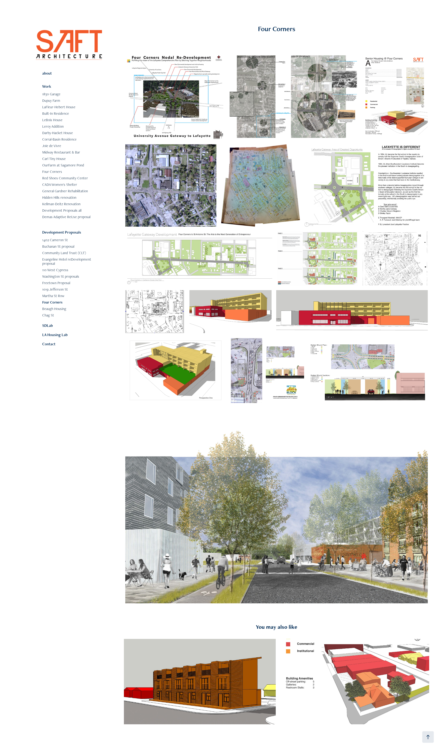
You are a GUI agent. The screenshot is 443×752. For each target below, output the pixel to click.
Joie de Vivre (51, 145)
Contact (48, 343)
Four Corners (52, 171)
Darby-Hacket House (57, 132)
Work (46, 86)
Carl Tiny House (54, 158)
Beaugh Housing (54, 308)
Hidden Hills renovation (59, 197)
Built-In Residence (55, 113)
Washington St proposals (60, 276)
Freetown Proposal (56, 282)
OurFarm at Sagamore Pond (63, 165)
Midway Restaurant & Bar (61, 152)
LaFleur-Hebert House (58, 107)
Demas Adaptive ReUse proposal (66, 216)
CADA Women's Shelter (59, 184)
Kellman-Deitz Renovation (61, 204)
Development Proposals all (61, 210)
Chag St (48, 315)
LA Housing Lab (55, 334)
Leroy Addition (53, 126)
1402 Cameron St (55, 240)
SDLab (47, 325)
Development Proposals (61, 232)
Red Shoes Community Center (65, 178)
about (47, 73)
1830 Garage (51, 94)
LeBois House (52, 119)
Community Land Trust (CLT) (64, 252)
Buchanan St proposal (58, 246)
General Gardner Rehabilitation (65, 191)
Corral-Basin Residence (59, 139)
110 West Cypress (55, 270)
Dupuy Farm (51, 100)
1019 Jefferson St (55, 289)
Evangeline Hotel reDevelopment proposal (66, 261)
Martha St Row (53, 295)
